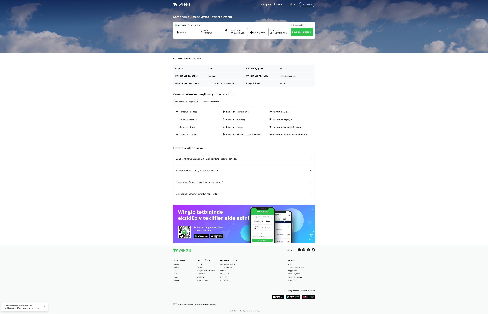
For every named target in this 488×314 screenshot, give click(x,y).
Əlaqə (290, 264)
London (176, 280)
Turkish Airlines (226, 267)
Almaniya (200, 277)
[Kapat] (44, 306)
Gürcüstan (201, 274)
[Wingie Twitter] (308, 250)
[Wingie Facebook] (299, 250)
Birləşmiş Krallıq (202, 280)
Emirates (223, 277)
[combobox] (189, 34)
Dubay (175, 270)
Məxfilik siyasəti (294, 274)
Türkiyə (199, 264)
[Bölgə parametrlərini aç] (293, 4)
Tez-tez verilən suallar (296, 267)
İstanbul (176, 264)
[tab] (186, 101)
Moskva (176, 267)
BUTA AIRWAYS (226, 274)
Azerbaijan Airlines (227, 264)
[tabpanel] (244, 123)
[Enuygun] (182, 4)
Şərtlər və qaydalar (295, 277)
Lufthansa (224, 280)
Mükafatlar (292, 280)
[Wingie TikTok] (313, 250)
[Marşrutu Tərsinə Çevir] (201, 32)
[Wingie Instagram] (303, 250)
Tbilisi (175, 274)
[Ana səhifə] (174, 58)
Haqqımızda (292, 270)
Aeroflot (223, 270)
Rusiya (199, 267)
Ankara (175, 277)
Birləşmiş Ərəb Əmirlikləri (206, 270)
